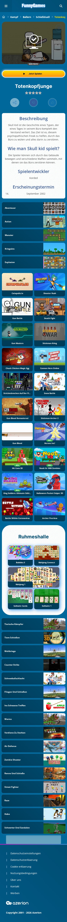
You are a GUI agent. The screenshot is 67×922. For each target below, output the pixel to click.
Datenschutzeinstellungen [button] (25, 853)
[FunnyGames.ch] (3, 17)
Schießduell (43, 17)
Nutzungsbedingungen (23, 873)
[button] (61, 6)
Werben (15, 893)
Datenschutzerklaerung (23, 860)
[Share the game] (14, 102)
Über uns (15, 880)
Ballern (27, 17)
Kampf (14, 17)
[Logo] (33, 6)
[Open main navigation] (6, 6)
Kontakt (14, 886)
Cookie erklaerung (20, 866)
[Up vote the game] (52, 102)
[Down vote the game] (33, 102)
